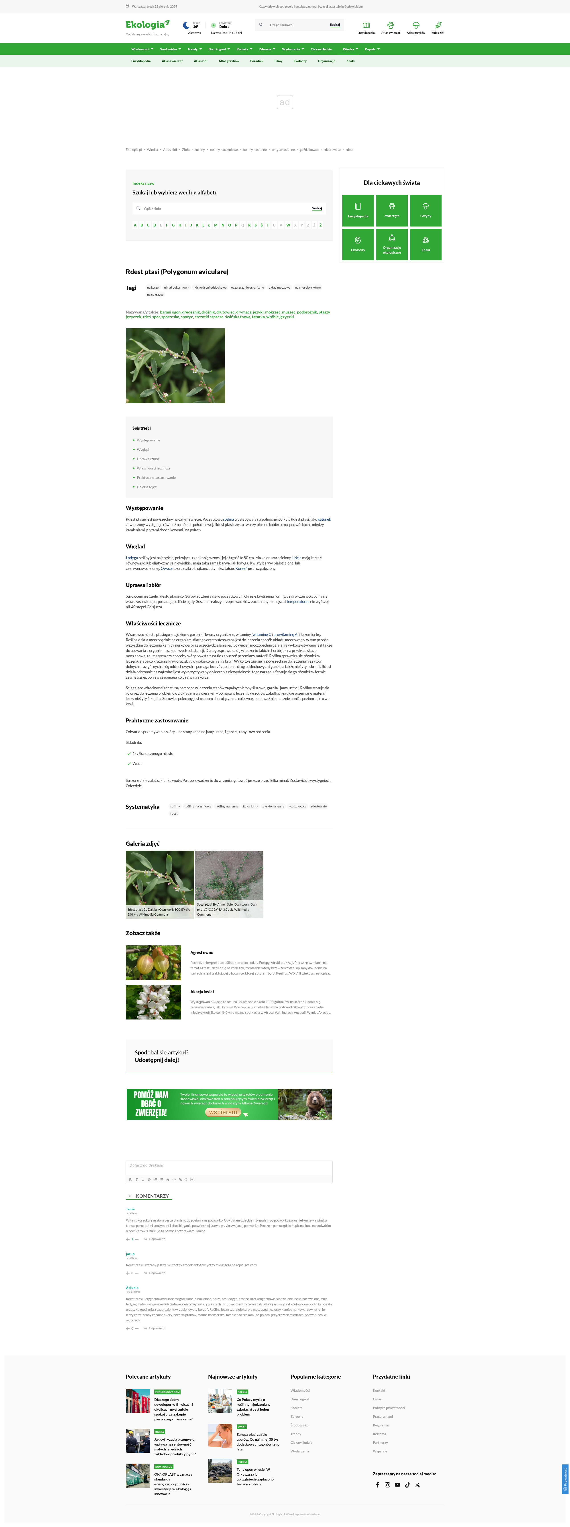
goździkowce (309, 150)
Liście (296, 557)
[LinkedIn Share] (318, 1055)
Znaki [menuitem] (350, 61)
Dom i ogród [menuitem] (217, 49)
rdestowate (332, 150)
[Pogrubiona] (130, 1179)
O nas (377, 1399)
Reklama (379, 1434)
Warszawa (194, 32)
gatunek (324, 519)
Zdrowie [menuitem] (265, 49)
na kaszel (153, 287)
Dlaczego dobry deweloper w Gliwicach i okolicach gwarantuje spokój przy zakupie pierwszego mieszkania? (173, 1409)
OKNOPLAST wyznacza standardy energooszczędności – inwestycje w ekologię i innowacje (173, 1484)
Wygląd (143, 449)
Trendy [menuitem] (193, 49)
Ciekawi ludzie (301, 1442)
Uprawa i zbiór (148, 459)
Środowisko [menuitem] (168, 49)
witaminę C (262, 634)
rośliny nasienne (255, 150)
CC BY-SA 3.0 (218, 909)
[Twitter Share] (306, 1055)
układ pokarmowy (176, 287)
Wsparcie (380, 1451)
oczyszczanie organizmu (247, 287)
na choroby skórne (308, 287)
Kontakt (379, 1390)
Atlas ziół (170, 150)
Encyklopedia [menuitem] (141, 61)
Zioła (186, 150)
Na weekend (219, 32)
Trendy (296, 1434)
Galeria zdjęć (147, 487)
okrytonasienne (283, 150)
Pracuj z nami (383, 1416)
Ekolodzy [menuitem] (300, 61)
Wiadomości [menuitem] (140, 49)
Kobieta (297, 1408)
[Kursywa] (137, 1179)
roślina (228, 519)
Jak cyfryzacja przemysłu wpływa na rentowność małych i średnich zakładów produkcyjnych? (175, 1446)
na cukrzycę (155, 294)
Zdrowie (297, 1416)
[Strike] (149, 1179)
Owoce (167, 568)
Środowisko (300, 1425)
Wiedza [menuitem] (348, 49)
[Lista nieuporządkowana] (162, 1179)
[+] (192, 1179)
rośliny (200, 150)
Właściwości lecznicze (153, 468)
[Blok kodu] (174, 1179)
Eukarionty (250, 806)
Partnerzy (380, 1442)
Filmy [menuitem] (279, 61)
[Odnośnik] (180, 1179)
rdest (350, 150)
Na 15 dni (235, 32)
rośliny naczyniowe (224, 150)
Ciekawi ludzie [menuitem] (321, 49)
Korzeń (241, 568)
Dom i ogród (300, 1399)
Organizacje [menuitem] (326, 61)
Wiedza (152, 150)
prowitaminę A (285, 634)
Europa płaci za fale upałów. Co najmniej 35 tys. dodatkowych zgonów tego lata (258, 1441)
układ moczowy (279, 287)
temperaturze (298, 601)
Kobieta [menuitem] (242, 49)
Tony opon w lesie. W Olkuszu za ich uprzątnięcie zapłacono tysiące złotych (255, 1476)
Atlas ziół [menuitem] (201, 61)
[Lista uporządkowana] (155, 1179)
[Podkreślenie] (143, 1179)
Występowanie (148, 440)
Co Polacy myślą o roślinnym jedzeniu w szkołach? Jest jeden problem (253, 1406)
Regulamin (381, 1425)
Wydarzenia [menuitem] (291, 49)
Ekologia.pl (134, 150)
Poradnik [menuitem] (256, 61)
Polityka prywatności (389, 1408)
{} (186, 1179)
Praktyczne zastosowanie (156, 477)
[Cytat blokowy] (168, 1179)
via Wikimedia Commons (151, 914)
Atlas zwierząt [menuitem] (172, 61)
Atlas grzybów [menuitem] (229, 61)
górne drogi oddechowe (210, 287)
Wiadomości (300, 1390)
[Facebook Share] (294, 1055)
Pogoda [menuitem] (370, 49)
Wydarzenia (300, 1451)
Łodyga (132, 557)
